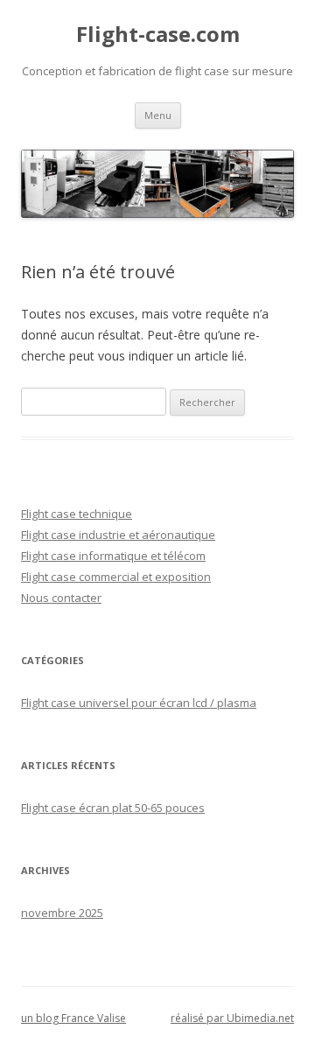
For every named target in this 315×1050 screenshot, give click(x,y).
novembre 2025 (62, 912)
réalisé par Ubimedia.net (232, 1018)
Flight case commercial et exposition (116, 576)
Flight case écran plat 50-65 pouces (113, 808)
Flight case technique (76, 514)
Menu (158, 115)
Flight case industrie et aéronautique (118, 534)
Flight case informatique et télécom (113, 556)
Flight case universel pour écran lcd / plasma (138, 702)
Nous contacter (61, 598)
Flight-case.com (158, 34)
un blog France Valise (73, 1018)
